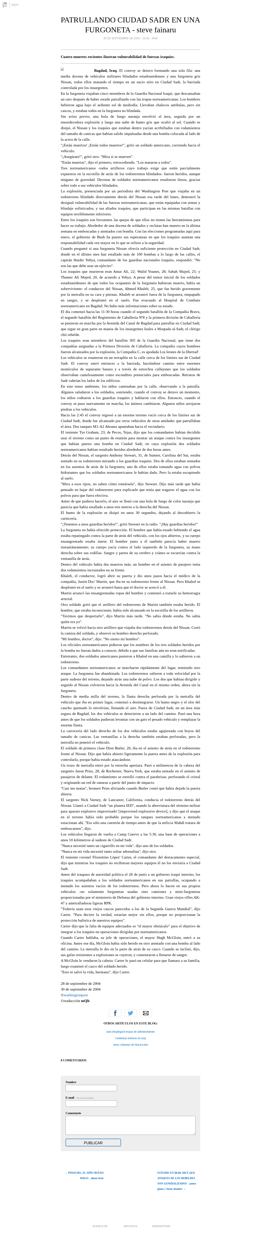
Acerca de (100, 1226)
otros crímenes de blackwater (130, 1044)
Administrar (161, 1226)
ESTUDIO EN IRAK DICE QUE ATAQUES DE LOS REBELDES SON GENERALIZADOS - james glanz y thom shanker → (176, 1180)
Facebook (115, 1013)
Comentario (73, 1113)
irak (155, 38)
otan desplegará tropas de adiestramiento (130, 1031)
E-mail (80, 1097)
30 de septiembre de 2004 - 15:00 (126, 38)
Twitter (130, 1013)
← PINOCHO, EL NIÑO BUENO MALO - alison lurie (84, 1175)
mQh (15, 4)
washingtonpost (76, 995)
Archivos (130, 1226)
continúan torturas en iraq (130, 1038)
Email (146, 1013)
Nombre (71, 1082)
